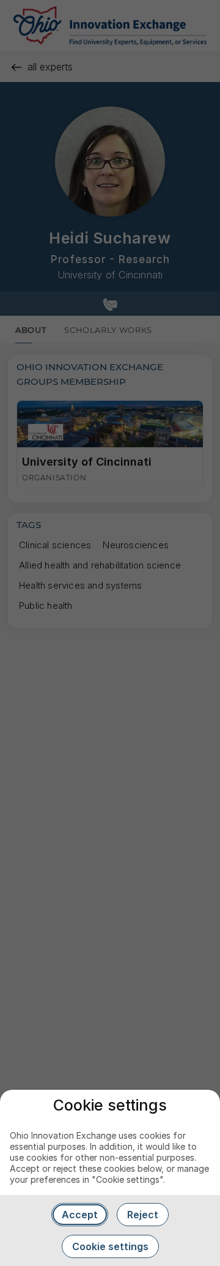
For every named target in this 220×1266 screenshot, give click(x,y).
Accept (80, 1214)
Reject (142, 1214)
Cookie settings (110, 1246)
